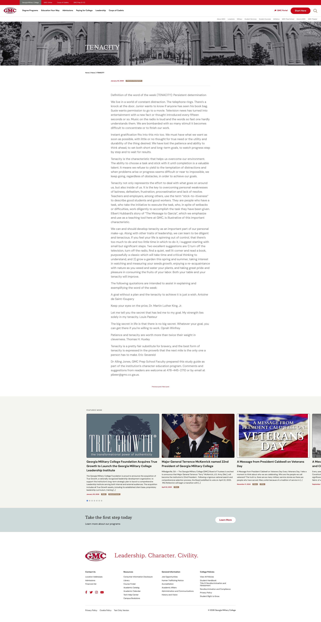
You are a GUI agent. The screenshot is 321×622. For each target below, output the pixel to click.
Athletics (276, 19)
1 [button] (87, 500)
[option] (122, 454)
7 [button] (101, 500)
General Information (171, 572)
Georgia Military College (30, 3)
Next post (165, 387)
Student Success (265, 19)
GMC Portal (282, 10)
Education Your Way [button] (50, 10)
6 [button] (99, 500)
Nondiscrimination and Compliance (215, 589)
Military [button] (239, 19)
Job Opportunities (170, 577)
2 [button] (89, 500)
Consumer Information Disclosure (138, 577)
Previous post (156, 387)
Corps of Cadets (62, 3)
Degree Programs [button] (30, 10)
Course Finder (130, 584)
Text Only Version (121, 610)
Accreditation (168, 584)
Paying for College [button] (84, 10)
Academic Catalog (131, 587)
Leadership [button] (101, 10)
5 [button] (97, 500)
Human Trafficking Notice (173, 580)
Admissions (67, 10)
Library (127, 580)
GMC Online (48, 3)
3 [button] (92, 500)
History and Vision (170, 595)
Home (87, 73)
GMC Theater (312, 19)
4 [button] (94, 500)
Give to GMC (301, 19)
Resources (128, 572)
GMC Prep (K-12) (79, 3)
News (93, 73)
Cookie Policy (105, 610)
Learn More (225, 519)
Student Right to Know (209, 596)
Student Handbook (208, 580)
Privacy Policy (206, 592)
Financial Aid (90, 584)
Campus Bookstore (132, 598)
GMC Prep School (288, 19)
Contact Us (90, 572)
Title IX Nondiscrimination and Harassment (213, 584)
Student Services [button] (251, 19)
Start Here (300, 10)
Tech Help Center (131, 595)
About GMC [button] (221, 19)
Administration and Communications (178, 591)
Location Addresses (93, 577)
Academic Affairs (169, 587)
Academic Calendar (132, 591)
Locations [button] (231, 19)
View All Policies (207, 577)
